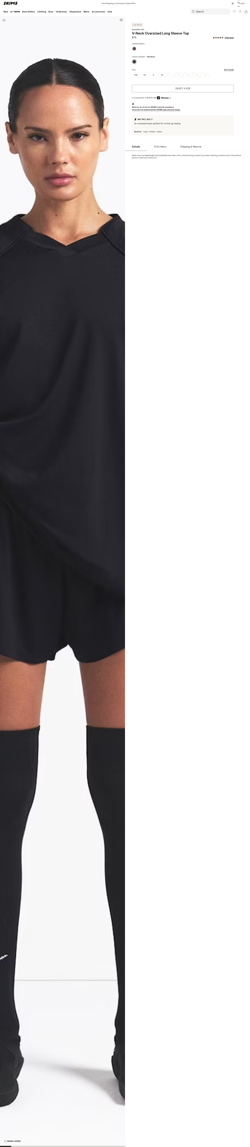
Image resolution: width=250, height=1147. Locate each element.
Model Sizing (14, 1141)
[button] (223, 37)
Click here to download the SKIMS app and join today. (156, 110)
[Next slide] (119, 581)
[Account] (240, 11)
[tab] (136, 147)
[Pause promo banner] (232, 3)
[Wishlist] (234, 11)
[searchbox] (213, 11)
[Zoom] (4, 20)
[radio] (136, 75)
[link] (134, 48)
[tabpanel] (187, 156)
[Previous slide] (6, 581)
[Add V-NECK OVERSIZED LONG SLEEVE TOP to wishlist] (121, 20)
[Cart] (246, 11)
